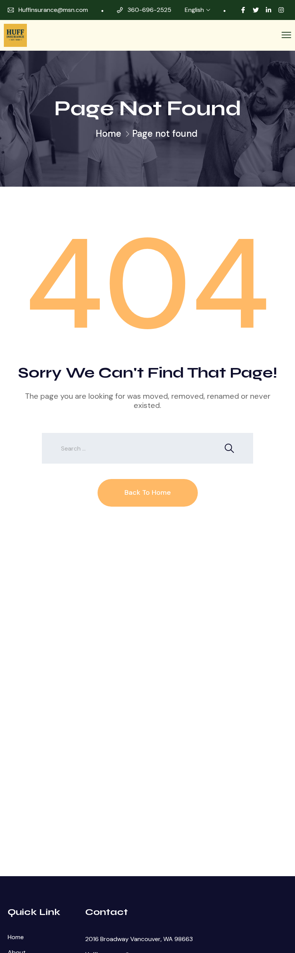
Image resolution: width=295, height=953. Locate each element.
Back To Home (147, 492)
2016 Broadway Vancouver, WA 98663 (139, 939)
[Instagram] (281, 10)
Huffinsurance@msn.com (53, 10)
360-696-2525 (149, 10)
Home (108, 133)
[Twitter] (256, 10)
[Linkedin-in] (268, 10)
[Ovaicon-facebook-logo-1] (243, 10)
